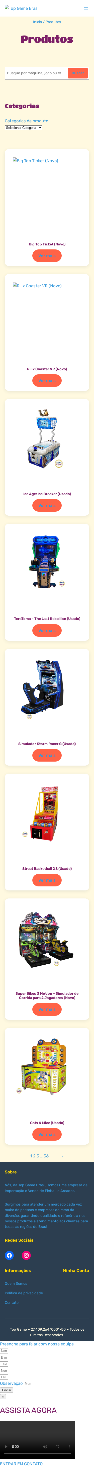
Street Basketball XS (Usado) (47, 869)
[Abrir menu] (86, 8)
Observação (12, 1383)
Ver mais (48, 257)
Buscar (78, 73)
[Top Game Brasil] (22, 8)
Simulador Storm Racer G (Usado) (47, 744)
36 (46, 1155)
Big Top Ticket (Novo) (47, 244)
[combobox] (35, 73)
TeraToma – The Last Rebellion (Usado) (47, 619)
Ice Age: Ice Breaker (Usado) (47, 494)
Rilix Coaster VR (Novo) (47, 369)
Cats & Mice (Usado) (47, 1123)
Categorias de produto (26, 120)
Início (37, 22)
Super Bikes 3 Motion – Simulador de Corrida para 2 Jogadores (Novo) (47, 995)
